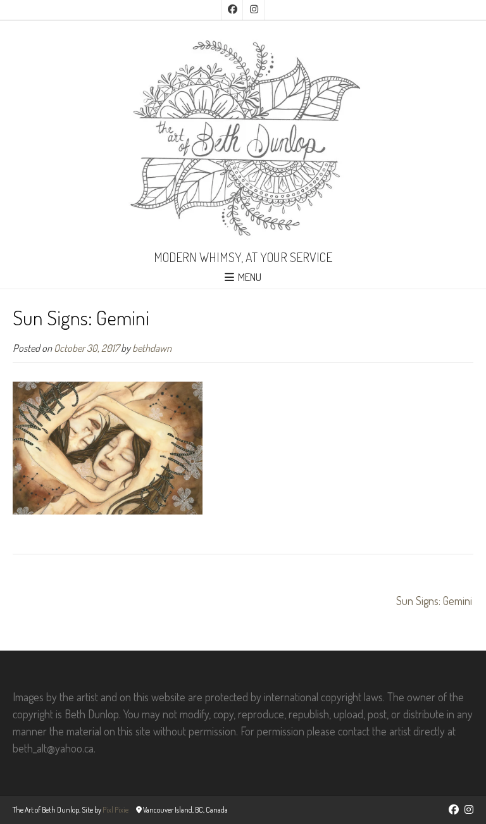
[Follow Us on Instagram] (254, 10)
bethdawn (151, 347)
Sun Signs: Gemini (434, 601)
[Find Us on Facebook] (232, 10)
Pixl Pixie (115, 810)
